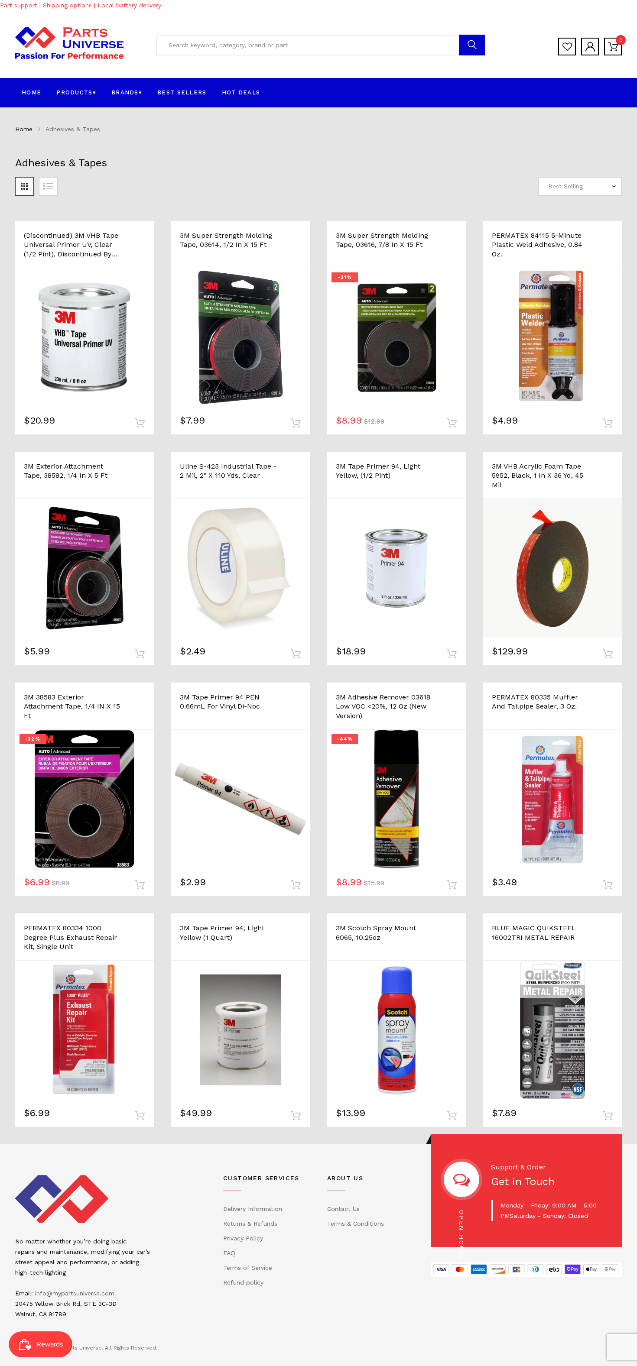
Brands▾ (126, 92)
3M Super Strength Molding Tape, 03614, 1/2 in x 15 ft (226, 240)
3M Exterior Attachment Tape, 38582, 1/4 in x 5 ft (65, 471)
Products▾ (76, 92)
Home (31, 92)
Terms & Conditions (355, 1223)
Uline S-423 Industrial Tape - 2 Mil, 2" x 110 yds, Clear (228, 471)
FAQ (229, 1252)
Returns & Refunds (250, 1223)
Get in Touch (523, 1181)
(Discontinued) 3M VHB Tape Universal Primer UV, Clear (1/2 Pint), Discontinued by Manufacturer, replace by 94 (72, 245)
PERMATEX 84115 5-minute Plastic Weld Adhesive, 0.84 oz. (537, 244)
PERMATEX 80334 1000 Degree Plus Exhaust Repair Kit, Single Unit (70, 937)
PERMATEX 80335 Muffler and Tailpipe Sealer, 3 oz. (535, 702)
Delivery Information (252, 1208)
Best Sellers (182, 92)
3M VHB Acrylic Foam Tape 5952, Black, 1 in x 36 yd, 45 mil (537, 475)
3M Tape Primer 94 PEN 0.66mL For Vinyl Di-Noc (220, 702)
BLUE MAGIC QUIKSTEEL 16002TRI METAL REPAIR (534, 933)
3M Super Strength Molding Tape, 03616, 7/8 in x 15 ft (382, 240)
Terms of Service (247, 1267)
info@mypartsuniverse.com (74, 1293)
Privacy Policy (243, 1238)
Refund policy (243, 1282)
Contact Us (343, 1208)
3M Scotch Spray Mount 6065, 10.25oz (376, 933)
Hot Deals (241, 92)
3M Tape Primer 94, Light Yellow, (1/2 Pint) (378, 471)
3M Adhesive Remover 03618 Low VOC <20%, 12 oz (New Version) (383, 706)
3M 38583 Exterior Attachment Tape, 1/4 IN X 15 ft (72, 706)
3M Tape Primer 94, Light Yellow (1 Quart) (222, 933)
